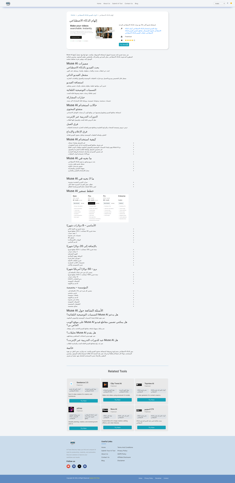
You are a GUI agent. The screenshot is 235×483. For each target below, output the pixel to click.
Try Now (123, 44)
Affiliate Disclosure (124, 457)
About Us (106, 3)
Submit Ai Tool (117, 3)
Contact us (105, 457)
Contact (166, 478)
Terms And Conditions (125, 447)
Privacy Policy (122, 451)
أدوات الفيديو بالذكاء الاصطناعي (87, 15)
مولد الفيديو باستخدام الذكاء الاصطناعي (145, 28)
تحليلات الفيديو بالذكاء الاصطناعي (135, 33)
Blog (136, 3)
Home (99, 3)
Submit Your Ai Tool (108, 451)
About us (104, 454)
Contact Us (129, 3)
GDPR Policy (122, 454)
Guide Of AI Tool (94, 478)
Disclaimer (121, 460)
